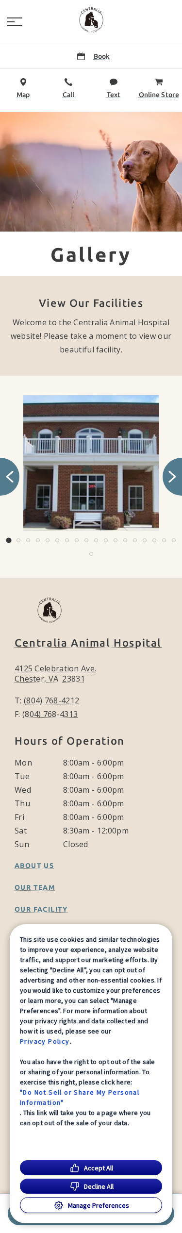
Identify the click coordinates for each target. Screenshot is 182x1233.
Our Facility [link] (41, 909)
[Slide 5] (48, 540)
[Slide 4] (38, 540)
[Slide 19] (91, 554)
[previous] (9, 477)
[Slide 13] (125, 540)
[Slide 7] (67, 540)
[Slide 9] (86, 540)
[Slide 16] (154, 540)
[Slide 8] (77, 540)
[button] (14, 21)
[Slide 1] (8, 540)
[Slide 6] (57, 540)
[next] (172, 477)
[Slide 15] (145, 540)
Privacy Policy (45, 1041)
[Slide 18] (174, 540)
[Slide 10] (96, 540)
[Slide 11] (106, 540)
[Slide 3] (28, 540)
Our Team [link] (35, 887)
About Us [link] (34, 865)
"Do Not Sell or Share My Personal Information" (79, 1097)
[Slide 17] (164, 540)
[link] (91, 20)
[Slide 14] (135, 540)
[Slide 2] (18, 540)
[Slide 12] (115, 540)
